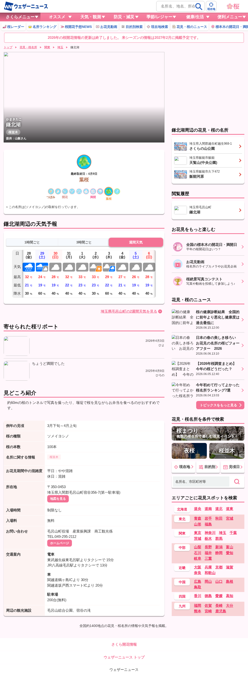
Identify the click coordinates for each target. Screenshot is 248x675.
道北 (219, 509)
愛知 (229, 553)
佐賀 (208, 605)
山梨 (197, 547)
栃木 (208, 538)
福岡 (197, 605)
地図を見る (58, 498)
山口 (219, 581)
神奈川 (210, 533)
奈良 (197, 573)
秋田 (219, 518)
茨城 (197, 538)
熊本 (197, 611)
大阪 (197, 567)
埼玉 (60, 47)
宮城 (229, 518)
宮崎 (208, 611)
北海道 (182, 509)
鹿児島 (220, 611)
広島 (197, 581)
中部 (182, 548)
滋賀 (229, 567)
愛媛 (219, 596)
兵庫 (208, 567)
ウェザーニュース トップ (124, 657)
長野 (208, 547)
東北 (182, 519)
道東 (229, 509)
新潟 (219, 547)
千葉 (233, 533)
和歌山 (210, 573)
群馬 (219, 538)
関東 (47, 47)
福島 (208, 524)
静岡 (219, 553)
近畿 (182, 568)
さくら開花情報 (124, 644)
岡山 (208, 581)
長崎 (219, 605)
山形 (197, 524)
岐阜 (197, 558)
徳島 (208, 596)
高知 (229, 596)
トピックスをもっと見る (218, 405)
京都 (219, 567)
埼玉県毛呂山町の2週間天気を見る (129, 311)
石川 (197, 553)
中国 (182, 582)
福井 (208, 553)
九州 (182, 606)
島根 (229, 581)
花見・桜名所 (28, 47)
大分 (229, 605)
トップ (8, 47)
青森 (197, 518)
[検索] (198, 6)
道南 (208, 509)
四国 (182, 596)
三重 (208, 558)
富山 (229, 547)
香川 (197, 596)
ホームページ (59, 543)
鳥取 (197, 587)
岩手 (208, 518)
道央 (197, 509)
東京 (197, 533)
